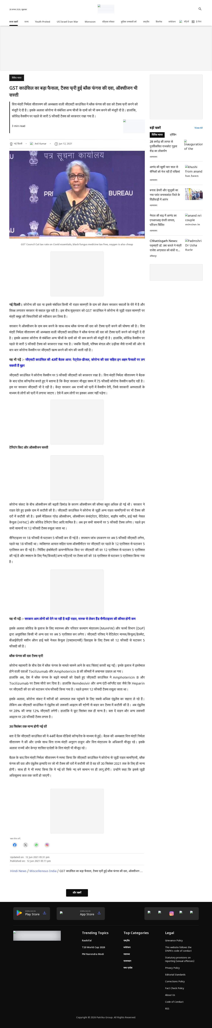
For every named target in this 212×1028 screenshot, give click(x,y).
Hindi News (18, 871)
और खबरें (77, 893)
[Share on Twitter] (25, 845)
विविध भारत (16, 78)
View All (199, 128)
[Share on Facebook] (14, 845)
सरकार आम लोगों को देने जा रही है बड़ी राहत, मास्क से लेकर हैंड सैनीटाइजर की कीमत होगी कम (80, 619)
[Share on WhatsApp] (36, 845)
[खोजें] (200, 9)
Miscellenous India (42, 871)
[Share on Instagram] (47, 845)
